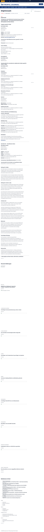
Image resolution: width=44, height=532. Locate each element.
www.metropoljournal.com (10, 37)
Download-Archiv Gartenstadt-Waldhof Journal (10, 515)
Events (25, 7)
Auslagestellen (5, 510)
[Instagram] (11, 1)
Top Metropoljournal (6, 516)
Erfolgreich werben (6, 509)
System (2, 13)
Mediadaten (3, 140)
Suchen (41, 4)
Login (3, 521)
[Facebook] (9, 1)
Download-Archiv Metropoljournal (8, 514)
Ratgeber (12, 7)
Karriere (4, 505)
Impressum (4, 502)
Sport (9, 7)
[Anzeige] (36, 1)
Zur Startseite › (3, 265)
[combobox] (34, 4)
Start (2, 7)
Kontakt (4, 504)
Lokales (5, 7)
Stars (16, 7)
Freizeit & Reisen (21, 7)
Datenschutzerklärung (6, 503)
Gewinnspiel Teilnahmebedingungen (8, 520)
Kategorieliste (5, 519)
